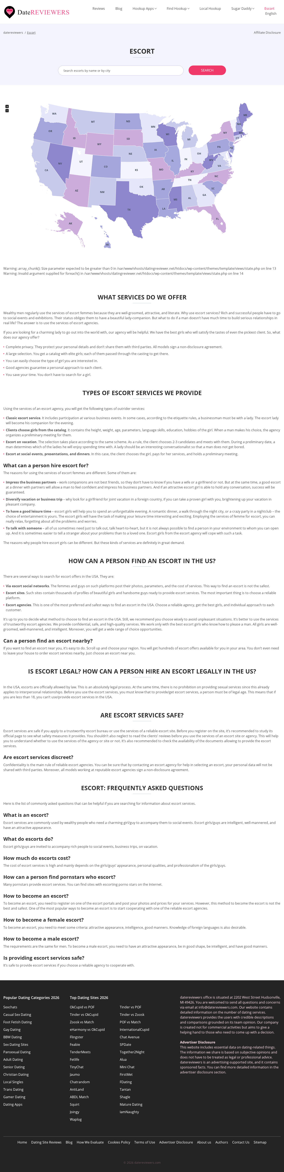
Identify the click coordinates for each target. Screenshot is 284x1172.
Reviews (99, 8)
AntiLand (77, 1089)
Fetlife (74, 1059)
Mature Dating (131, 1104)
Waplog (76, 1119)
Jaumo (75, 1074)
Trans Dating (13, 1089)
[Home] (37, 12)
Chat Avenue (130, 1037)
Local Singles (13, 1082)
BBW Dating (12, 1037)
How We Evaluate (90, 1142)
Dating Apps (12, 1104)
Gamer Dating (14, 1097)
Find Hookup (177, 8)
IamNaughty (129, 1112)
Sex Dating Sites (15, 1044)
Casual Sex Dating (17, 1014)
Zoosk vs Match (82, 1022)
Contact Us (240, 1142)
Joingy (74, 1112)
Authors (221, 1142)
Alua (123, 1059)
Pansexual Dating (17, 1052)
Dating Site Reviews (46, 1142)
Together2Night (132, 1052)
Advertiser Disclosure (176, 1142)
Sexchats (10, 1007)
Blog (118, 8)
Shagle (125, 1097)
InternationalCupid (134, 1029)
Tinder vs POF (130, 1007)
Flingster (76, 1037)
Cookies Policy (119, 1142)
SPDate (125, 1044)
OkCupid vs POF (82, 1007)
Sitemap (260, 1142)
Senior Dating (14, 1067)
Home (22, 1142)
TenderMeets (80, 1052)
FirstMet (126, 1074)
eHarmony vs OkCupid (87, 1029)
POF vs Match (130, 1022)
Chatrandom (80, 1082)
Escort (269, 8)
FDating (126, 1082)
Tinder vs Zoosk (132, 1014)
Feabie (75, 1044)
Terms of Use (144, 1142)
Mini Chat (127, 1067)
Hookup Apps (143, 8)
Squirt (74, 1104)
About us (204, 1142)
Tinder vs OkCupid (84, 1014)
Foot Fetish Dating (17, 1022)
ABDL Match (79, 1097)
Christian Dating (16, 1074)
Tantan (125, 1089)
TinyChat (77, 1067)
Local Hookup (210, 8)
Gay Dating (12, 1029)
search (207, 70)
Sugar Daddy (241, 8)
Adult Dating (13, 1059)
